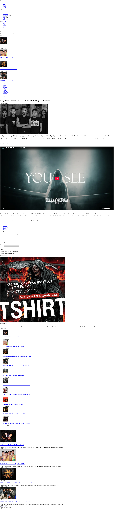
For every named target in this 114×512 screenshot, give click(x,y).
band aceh (5, 226)
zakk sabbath (5, 94)
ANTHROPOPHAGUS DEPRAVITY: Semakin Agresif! (16, 423)
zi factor (4, 90)
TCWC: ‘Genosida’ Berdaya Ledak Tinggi (6, 57)
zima (4, 88)
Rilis (4, 18)
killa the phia (5, 227)
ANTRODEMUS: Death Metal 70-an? (12, 337)
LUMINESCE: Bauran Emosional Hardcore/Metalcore (16, 385)
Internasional (5, 14)
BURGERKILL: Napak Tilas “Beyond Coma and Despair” (8, 69)
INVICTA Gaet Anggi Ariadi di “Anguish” (13, 404)
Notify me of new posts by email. (8, 253)
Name (1, 244)
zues (4, 86)
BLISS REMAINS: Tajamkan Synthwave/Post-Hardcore (8, 80)
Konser (4, 16)
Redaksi (4, 6)
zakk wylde (5, 93)
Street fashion (5, 19)
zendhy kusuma (6, 92)
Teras (4, 3)
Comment (2, 242)
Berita (4, 4)
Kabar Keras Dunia (6, 15)
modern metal (5, 229)
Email (1, 247)
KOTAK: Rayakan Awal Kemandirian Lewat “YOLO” (16, 394)
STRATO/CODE (8, 509)
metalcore (4, 228)
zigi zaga (4, 89)
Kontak (4, 7)
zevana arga (5, 91)
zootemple (5, 87)
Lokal (4, 17)
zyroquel (4, 85)
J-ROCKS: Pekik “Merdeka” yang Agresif (13, 375)
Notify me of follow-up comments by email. (10, 251)
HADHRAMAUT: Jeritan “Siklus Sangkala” (14, 414)
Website (1, 249)
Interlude (4, 5)
